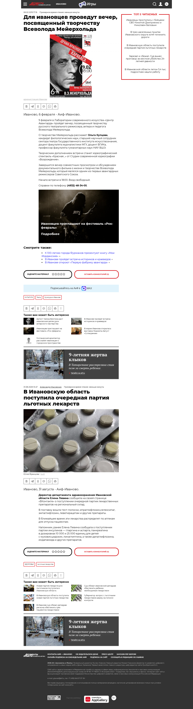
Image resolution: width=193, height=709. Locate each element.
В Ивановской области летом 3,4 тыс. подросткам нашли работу (145, 70)
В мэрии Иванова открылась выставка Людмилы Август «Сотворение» (97, 330)
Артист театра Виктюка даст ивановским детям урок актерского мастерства (49, 321)
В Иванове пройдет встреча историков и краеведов (78, 259)
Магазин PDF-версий (126, 654)
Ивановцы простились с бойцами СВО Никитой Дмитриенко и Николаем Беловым (145, 22)
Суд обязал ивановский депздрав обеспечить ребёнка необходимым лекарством (100, 588)
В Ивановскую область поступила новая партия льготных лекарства (52, 596)
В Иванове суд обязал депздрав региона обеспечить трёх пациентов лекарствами (51, 607)
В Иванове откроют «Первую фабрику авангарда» (76, 262)
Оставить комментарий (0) (96, 274)
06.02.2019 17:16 (30, 12)
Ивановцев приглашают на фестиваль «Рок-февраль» (77, 225)
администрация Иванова (35, 99)
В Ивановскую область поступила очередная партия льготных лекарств (145, 46)
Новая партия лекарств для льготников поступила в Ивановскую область (49, 588)
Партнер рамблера (73, 698)
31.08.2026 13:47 (31, 387)
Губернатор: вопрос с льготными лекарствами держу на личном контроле (99, 597)
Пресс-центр (107, 654)
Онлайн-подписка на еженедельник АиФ (67, 657)
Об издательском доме (87, 654)
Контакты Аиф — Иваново (59, 654)
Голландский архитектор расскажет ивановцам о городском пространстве (48, 340)
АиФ (43, 474)
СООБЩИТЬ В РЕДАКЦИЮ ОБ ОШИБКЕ (127, 657)
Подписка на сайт (98, 657)
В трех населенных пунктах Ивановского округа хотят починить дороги (145, 35)
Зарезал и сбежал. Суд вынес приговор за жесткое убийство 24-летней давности (145, 59)
